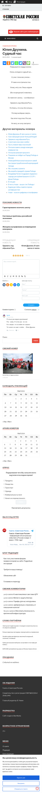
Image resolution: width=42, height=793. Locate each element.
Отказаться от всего (21, 789)
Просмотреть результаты (21, 508)
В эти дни (11, 182)
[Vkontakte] (4, 63)
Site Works (17, 716)
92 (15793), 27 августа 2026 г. (11, 375)
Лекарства (9, 484)
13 (5, 407)
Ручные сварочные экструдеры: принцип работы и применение (21, 632)
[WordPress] (18, 284)
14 (10, 448)
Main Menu (11, 38)
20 (5, 411)
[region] (21, 774)
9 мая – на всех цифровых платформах (23, 192)
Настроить (21, 783)
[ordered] (16, 276)
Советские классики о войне (18, 142)
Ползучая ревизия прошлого (19, 153)
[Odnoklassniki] (8, 63)
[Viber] (24, 63)
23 (21, 452)
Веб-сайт (25, 295)
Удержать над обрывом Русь (19, 139)
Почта (24, 290)
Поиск (5, 337)
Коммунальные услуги (13, 495)
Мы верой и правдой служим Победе (22, 171)
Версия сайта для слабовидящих (25, 32)
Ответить (11, 330)
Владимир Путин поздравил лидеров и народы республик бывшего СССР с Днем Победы (22, 176)
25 (31, 452)
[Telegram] (20, 63)
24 (26, 411)
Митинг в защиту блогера (23, 598)
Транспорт (9, 488)
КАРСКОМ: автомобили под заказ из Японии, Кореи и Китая (20, 649)
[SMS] (28, 63)
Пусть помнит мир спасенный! (19, 145)
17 (26, 407)
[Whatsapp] (16, 63)
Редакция (6, 750)
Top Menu (8, 5)
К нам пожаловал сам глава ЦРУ (26, 594)
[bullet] (19, 276)
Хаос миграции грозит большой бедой (22, 137)
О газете (6, 746)
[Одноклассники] (7, 284)
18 (31, 448)
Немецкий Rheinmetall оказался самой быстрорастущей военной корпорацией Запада (23, 163)
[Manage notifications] (37, 788)
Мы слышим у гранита (16, 168)
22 (16, 411)
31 (26, 416)
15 (16, 407)
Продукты (9, 481)
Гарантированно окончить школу (16, 207)
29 (16, 416)
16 (21, 448)
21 (10, 452)
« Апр (5, 422)
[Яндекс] (11, 284)
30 (21, 455)
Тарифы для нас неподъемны (25, 601)
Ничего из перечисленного (15, 498)
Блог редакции (8, 754)
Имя (24, 284)
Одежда (8, 491)
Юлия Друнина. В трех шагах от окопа (22, 134)
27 (5, 416)
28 (10, 455)
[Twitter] (12, 63)
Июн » (9, 422)
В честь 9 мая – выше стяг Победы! (21, 184)
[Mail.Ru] (14, 284)
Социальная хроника (10, 46)
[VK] (4, 284)
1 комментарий (16, 57)
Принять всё (21, 778)
